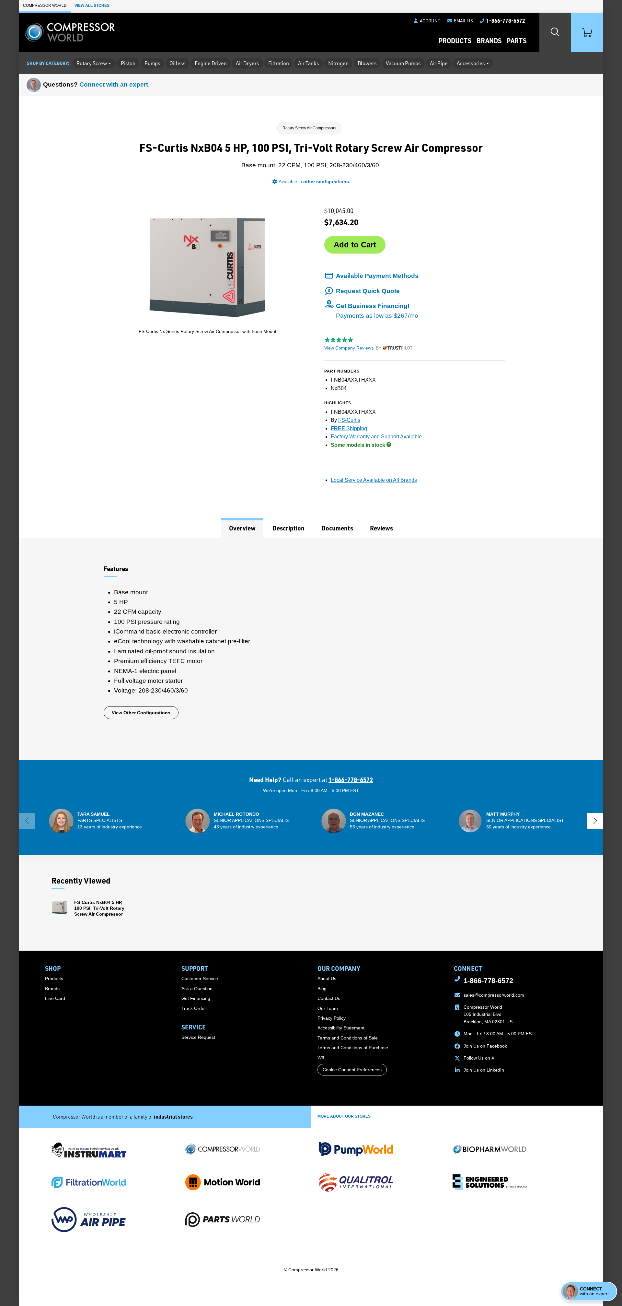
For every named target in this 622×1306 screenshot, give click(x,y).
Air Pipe (439, 63)
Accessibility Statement (340, 1027)
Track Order (193, 1008)
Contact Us (328, 998)
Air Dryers (247, 63)
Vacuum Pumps (403, 63)
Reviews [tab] (381, 528)
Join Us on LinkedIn (484, 1070)
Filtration (278, 63)
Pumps (152, 63)
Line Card (55, 998)
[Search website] (555, 32)
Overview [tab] (242, 528)
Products (455, 40)
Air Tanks (308, 63)
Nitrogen (338, 63)
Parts (516, 40)
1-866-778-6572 (350, 780)
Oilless (177, 63)
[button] (460, 20)
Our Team (327, 1008)
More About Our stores (344, 1116)
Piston (128, 63)
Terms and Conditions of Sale (347, 1037)
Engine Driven (211, 63)
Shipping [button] (349, 428)
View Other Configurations (141, 712)
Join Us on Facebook (485, 1046)
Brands (489, 40)
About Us (326, 978)
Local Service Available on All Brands (374, 480)
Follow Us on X (479, 1058)
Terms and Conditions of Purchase (352, 1047)
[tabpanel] (311, 649)
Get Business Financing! (377, 311)
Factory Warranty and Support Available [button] (376, 436)
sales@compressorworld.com (494, 995)
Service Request (198, 1037)
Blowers (367, 63)
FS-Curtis (349, 420)
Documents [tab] (337, 528)
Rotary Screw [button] (91, 63)
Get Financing (195, 998)
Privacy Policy (331, 1018)
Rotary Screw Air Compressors (309, 128)
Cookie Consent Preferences (352, 1069)
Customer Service (199, 978)
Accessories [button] (471, 63)
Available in (314, 181)
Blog (322, 988)
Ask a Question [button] (197, 988)
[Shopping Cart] (587, 32)
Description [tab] (288, 528)
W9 (320, 1057)
